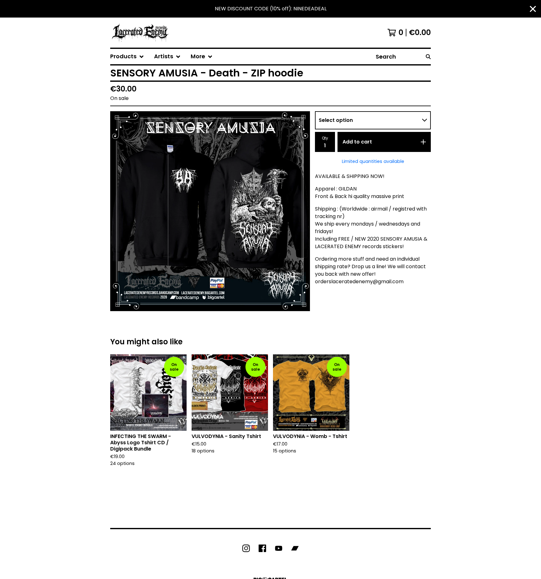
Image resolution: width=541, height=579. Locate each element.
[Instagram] (246, 548)
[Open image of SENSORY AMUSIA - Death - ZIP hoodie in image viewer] (210, 211)
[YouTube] (278, 548)
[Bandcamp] (294, 548)
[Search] (428, 56)
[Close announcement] (533, 9)
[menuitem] (127, 56)
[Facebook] (262, 548)
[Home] (140, 33)
